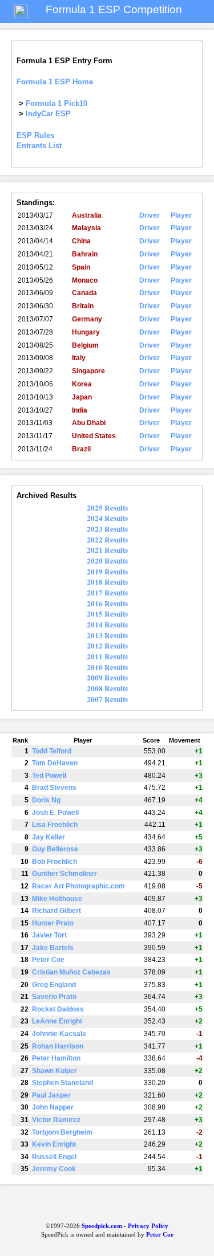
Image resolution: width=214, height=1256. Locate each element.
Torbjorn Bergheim (62, 1132)
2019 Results (107, 571)
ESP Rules (35, 135)
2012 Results (107, 645)
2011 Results (107, 656)
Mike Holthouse (57, 899)
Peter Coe (48, 960)
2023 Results (107, 529)
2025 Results (107, 507)
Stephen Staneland (62, 1083)
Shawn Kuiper (54, 1071)
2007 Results (107, 699)
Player (181, 215)
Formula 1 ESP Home (55, 82)
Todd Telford (51, 751)
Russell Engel (54, 1157)
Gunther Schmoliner (64, 874)
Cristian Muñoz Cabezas (71, 972)
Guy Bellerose (55, 849)
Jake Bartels (53, 948)
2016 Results (107, 603)
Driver (149, 215)
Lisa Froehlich (55, 825)
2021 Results (107, 550)
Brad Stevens (54, 788)
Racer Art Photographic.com (78, 886)
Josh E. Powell (55, 813)
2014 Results (107, 624)
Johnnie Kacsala (59, 1034)
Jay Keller (48, 837)
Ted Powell (49, 776)
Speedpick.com (101, 1226)
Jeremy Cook (54, 1169)
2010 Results (107, 667)
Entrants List (39, 145)
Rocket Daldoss (58, 1009)
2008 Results (107, 688)
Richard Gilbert (56, 911)
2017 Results (107, 592)
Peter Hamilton (56, 1058)
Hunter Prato (53, 923)
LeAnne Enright (57, 1021)
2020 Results (107, 560)
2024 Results (107, 518)
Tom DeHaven (55, 763)
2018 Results (107, 582)
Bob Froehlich (54, 862)
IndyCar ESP (48, 113)
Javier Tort (49, 935)
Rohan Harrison (57, 1046)
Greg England (54, 985)
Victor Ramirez (56, 1120)
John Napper (53, 1107)
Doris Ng (46, 800)
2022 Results (107, 539)
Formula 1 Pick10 (56, 103)
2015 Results (107, 613)
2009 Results (107, 677)
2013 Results (107, 635)
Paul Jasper (51, 1095)
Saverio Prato (54, 997)
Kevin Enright (54, 1144)
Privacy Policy (148, 1226)
